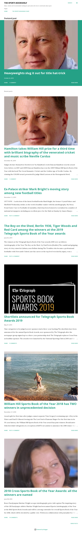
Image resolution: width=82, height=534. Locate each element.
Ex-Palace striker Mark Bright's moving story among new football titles (36, 191)
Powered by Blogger (42, 529)
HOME (6, 11)
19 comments (13, 517)
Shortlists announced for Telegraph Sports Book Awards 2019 (39, 318)
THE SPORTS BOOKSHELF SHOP (20, 11)
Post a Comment (14, 215)
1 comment (12, 82)
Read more (74, 82)
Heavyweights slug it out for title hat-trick (34, 73)
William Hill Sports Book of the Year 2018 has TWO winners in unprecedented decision (40, 406)
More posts (74, 523)
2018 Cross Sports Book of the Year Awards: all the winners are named (40, 493)
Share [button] (6, 82)
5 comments (13, 343)
